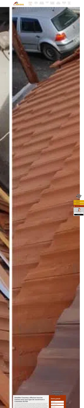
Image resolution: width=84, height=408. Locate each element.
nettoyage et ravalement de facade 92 (52, 3)
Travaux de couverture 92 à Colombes (30, 3)
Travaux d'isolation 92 (36, 3)
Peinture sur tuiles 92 (69, 3)
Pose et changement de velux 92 (58, 3)
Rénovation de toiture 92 (64, 3)
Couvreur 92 (47, 2)
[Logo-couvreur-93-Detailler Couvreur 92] (19, 3)
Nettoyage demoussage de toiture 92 (42, 3)
